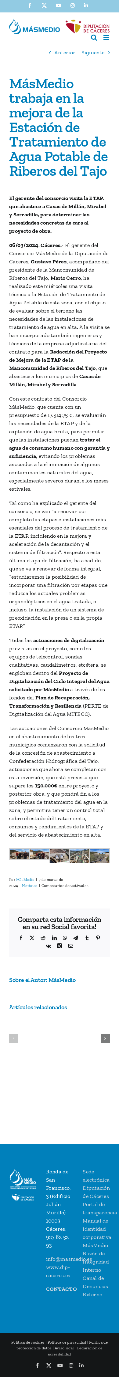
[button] (13, 1038)
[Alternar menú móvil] (106, 37)
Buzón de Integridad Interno (96, 1261)
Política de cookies (28, 1342)
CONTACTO (61, 1289)
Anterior (64, 52)
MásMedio (25, 879)
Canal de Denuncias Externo (95, 1286)
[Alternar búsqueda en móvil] (94, 37)
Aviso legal (64, 1348)
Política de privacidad (67, 1342)
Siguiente (92, 52)
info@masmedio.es (69, 1259)
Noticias (29, 885)
